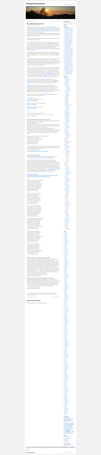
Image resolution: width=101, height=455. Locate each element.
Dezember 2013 (66, 376)
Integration (66, 127)
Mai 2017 (65, 337)
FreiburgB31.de (66, 439)
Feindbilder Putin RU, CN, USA (68, 47)
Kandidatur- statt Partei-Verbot (68, 66)
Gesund (66, 91)
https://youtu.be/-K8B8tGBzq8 (37, 157)
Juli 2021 (65, 290)
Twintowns (66, 130)
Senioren (66, 201)
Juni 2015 (65, 359)
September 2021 (66, 288)
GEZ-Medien (50, 73)
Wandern (66, 219)
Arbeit (67, 206)
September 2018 (66, 322)
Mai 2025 (65, 246)
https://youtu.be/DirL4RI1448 (32, 104)
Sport (65, 17)
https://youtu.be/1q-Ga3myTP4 (51, 94)
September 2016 (66, 345)
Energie (38, 17)
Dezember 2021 (66, 285)
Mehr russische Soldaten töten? (68, 48)
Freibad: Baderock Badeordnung (68, 49)
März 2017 (65, 339)
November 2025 (66, 240)
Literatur (67, 135)
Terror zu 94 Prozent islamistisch (68, 60)
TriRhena (66, 177)
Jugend (53, 293)
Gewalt (67, 199)
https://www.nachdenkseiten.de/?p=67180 (34, 275)
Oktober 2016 (66, 344)
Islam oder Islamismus (67, 68)
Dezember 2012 (66, 388)
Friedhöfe (66, 137)
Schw (38, 25)
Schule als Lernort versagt (67, 37)
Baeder (66, 212)
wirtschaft (68, 433)
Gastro (66, 223)
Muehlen (66, 175)
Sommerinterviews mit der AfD (68, 32)
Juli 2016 (65, 347)
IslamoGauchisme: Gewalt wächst (68, 65)
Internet (66, 138)
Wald (66, 161)
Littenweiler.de (66, 440)
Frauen (66, 195)
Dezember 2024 (66, 251)
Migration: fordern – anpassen (68, 33)
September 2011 (66, 402)
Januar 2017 (66, 341)
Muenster (67, 187)
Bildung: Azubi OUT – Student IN (68, 36)
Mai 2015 (65, 360)
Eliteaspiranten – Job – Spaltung (68, 52)
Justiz (67, 207)
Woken (33, 58)
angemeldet (32, 302)
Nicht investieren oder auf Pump (68, 64)
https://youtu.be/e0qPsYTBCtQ (49, 157)
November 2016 (66, 343)
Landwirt (66, 152)
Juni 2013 (65, 382)
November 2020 (66, 297)
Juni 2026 (65, 234)
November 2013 (66, 377)
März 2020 (65, 305)
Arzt (66, 92)
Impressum (28, 448)
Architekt (67, 85)
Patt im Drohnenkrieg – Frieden (68, 69)
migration (69, 430)
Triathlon (67, 216)
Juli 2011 (65, 404)
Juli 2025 (65, 244)
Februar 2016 (66, 352)
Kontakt (28, 449)
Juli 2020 (65, 301)
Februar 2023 (66, 272)
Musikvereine (67, 226)
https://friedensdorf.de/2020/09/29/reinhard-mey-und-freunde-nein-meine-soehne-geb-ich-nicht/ (42, 175)
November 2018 (66, 320)
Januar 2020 (66, 307)
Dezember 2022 (66, 274)
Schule (73, 431)
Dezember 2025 (66, 239)
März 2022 (65, 282)
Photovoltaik (67, 106)
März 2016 (65, 351)
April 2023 (65, 270)
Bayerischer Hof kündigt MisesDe (68, 30)
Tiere (66, 156)
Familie (51, 293)
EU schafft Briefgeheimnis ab (68, 73)
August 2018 (66, 323)
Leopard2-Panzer (46, 91)
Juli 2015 (65, 358)
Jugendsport (67, 427)
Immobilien (67, 87)
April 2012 (65, 395)
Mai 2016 (65, 349)
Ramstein (43, 89)
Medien (65, 430)
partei (65, 431)
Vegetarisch (67, 147)
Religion (58, 17)
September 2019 (66, 311)
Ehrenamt (66, 115)
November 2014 (66, 366)
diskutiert (28, 82)
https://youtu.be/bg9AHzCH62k (32, 100)
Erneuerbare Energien (68, 423)
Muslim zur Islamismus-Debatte (68, 58)
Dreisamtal (66, 164)
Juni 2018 (65, 325)
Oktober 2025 (66, 241)
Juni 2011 (65, 405)
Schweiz (66, 129)
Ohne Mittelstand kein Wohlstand (32, 21)
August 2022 (66, 277)
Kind (70, 427)
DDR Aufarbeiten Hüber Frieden (68, 28)
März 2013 (65, 385)
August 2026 (66, 232)
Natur (52, 17)
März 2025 (65, 248)
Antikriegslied (30, 27)
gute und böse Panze (32, 49)
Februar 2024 (66, 260)
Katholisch (66, 184)
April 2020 (65, 304)
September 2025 (66, 242)
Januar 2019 (66, 318)
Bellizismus (46, 76)
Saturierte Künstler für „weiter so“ (68, 34)
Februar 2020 (66, 306)
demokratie (67, 420)
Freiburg (66, 168)
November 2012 (66, 389)
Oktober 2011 (66, 401)
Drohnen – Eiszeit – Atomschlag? (68, 55)
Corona (70, 418)
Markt (66, 99)
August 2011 (66, 403)
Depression (67, 193)
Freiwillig (66, 116)
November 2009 (66, 408)
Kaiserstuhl (66, 173)
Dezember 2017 (66, 331)
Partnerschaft (67, 117)
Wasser (66, 162)
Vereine (72, 17)
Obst (66, 154)
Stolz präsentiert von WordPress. (69, 452)
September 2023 (66, 265)
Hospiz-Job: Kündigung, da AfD (68, 38)
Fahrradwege (67, 180)
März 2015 (65, 362)
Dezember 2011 (66, 399)
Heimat (66, 170)
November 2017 (66, 332)
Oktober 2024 (66, 253)
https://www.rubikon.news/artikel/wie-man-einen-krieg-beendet (37, 151)
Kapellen (67, 186)
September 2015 (66, 356)
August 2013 (66, 380)
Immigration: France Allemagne (68, 59)
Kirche (72, 427)
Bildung (31, 17)
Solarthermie (67, 107)
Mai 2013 (65, 383)
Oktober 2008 (66, 410)
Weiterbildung (65, 433)
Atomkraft (67, 417)
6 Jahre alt (54, 30)
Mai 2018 (65, 326)
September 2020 (66, 299)
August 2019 (66, 312)
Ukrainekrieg (48, 30)
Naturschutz (66, 155)
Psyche (66, 200)
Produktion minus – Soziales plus (68, 31)
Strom (66, 108)
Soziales (66, 205)
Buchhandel (67, 95)
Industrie (66, 98)
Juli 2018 (65, 324)
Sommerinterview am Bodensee (68, 35)
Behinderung (66, 190)
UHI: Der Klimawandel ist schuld (68, 70)
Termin (70, 432)
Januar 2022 (66, 284)
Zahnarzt (67, 93)
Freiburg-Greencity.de (67, 437)
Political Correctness (50, 72)
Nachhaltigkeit (68, 151)
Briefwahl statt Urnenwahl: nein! (68, 27)
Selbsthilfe (61, 17)
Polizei (71, 431)
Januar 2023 (66, 273)
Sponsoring (66, 119)
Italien (66, 128)
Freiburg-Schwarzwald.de (35, 3)
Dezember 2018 (66, 319)
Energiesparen (65, 422)
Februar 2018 (66, 329)
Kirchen (66, 185)
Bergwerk (66, 145)
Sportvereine (66, 228)
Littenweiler (67, 169)
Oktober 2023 (66, 264)
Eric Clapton (29, 103)
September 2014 (66, 368)
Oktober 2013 (66, 378)
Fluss (66, 166)
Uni (71, 432)
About (27, 450)
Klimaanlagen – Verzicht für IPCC (68, 67)
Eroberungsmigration (67, 46)
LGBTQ (38, 59)
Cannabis (67, 210)
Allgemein (65, 77)
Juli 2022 (65, 278)
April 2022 (65, 281)
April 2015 (65, 361)
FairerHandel (67, 125)
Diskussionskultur (67, 421)
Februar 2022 (66, 283)
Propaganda (29, 81)
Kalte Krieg (58, 29)
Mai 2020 (65, 303)
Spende (66, 118)
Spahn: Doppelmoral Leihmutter (68, 71)
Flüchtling (67, 424)
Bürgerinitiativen (67, 114)
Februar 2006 (66, 413)
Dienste (66, 84)
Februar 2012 (66, 397)
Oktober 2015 (66, 355)
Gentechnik (67, 153)
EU (65, 124)
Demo (73, 418)
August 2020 (66, 300)
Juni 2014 (65, 371)
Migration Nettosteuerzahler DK (68, 40)
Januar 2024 (66, 261)
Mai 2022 (65, 280)
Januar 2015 (66, 364)
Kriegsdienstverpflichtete (49, 46)
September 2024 (66, 254)
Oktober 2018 (66, 321)
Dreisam (67, 167)
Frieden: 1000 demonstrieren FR (55, 21)
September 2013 (66, 379)
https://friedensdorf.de (51, 169)
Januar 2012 (66, 398)
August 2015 (66, 357)
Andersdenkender (55, 80)
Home (28, 17)
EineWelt (44, 293)
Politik (68, 431)
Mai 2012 (65, 394)
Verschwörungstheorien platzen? (68, 45)
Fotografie (67, 86)
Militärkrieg (44, 79)
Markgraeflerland (67, 174)
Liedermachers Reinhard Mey (51, 27)
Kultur (49, 17)
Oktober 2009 (66, 409)
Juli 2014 (65, 370)
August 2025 (66, 243)
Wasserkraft (66, 110)
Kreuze (66, 188)
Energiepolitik (67, 103)
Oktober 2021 (66, 287)
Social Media (49, 42)
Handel (66, 94)
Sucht (66, 208)
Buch (67, 136)
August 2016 (66, 346)
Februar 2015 (66, 363)
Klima (66, 150)
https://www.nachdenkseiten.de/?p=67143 (34, 288)
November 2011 (66, 400)
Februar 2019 (66, 317)
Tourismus (68, 17)
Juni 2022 (65, 279)
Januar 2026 (66, 238)
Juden (72, 426)
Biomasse (66, 102)
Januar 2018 (66, 330)
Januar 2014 (66, 375)
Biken (67, 214)
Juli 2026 (65, 233)
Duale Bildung (67, 79)
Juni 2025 (65, 245)
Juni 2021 (65, 291)
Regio (54, 17)
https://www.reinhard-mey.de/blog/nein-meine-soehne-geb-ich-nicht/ (38, 176)
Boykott (38, 80)
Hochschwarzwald (67, 172)
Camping (66, 222)
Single (66, 204)
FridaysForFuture (34, 43)
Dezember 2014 (66, 365)
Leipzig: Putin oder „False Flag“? (68, 51)
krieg (66, 428)
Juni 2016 (65, 348)
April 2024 (65, 258)
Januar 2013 (66, 387)
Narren (66, 227)
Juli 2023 (65, 267)
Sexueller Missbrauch (68, 203)
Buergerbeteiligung (40, 293)
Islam (70, 426)
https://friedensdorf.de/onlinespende (38, 170)
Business (34, 17)
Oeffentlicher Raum (67, 141)
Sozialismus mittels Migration (68, 41)
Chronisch (66, 191)
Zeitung (71, 433)
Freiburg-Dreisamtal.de (67, 436)
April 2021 (65, 293)
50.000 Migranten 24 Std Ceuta (68, 57)
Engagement (42, 17)
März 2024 (65, 259)
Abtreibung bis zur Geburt (67, 44)
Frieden (65, 425)
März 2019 (65, 316)
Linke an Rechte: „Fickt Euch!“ (68, 39)
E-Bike (67, 109)
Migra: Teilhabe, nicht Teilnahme (68, 29)
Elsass (66, 165)
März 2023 (65, 271)
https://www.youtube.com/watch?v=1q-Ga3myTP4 (41, 29)
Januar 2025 (66, 250)
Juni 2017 (65, 336)
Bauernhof (66, 221)
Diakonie (66, 183)
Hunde (67, 157)
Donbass (28, 32)
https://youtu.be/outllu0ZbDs (31, 108)
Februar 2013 (66, 386)
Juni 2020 (65, 302)
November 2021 (66, 286)
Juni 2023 (65, 268)
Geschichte (67, 171)
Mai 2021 (65, 292)
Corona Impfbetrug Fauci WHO (68, 54)
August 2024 (66, 255)
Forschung (66, 80)
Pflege (67, 202)
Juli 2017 (65, 335)
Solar (66, 105)
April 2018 (65, 327)
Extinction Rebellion (36, 48)
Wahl (73, 432)
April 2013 (65, 384)
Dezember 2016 (66, 342)
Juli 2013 (65, 381)
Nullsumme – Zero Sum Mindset (68, 53)
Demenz (67, 192)
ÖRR (41, 67)
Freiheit (72, 424)
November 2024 (66, 252)
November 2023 (66, 263)
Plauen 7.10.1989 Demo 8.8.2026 (68, 50)
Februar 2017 (66, 340)
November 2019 (66, 309)
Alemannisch (67, 132)
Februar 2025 (66, 249)
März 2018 (65, 328)
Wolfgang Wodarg (30, 106)
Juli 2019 (65, 313)
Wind (66, 111)
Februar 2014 (66, 374)
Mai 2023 (65, 269)
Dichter (66, 133)
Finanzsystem (67, 126)
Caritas (66, 182)
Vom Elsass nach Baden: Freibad (68, 72)
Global (46, 17)
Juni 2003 (65, 414)
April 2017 (65, 338)
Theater (66, 143)
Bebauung (68, 88)
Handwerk (66, 96)
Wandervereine (67, 229)
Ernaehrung (66, 146)
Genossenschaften (67, 90)
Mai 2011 (65, 406)
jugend (65, 427)
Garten (66, 149)
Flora (66, 148)
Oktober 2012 (66, 390)
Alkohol (67, 209)
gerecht (68, 425)
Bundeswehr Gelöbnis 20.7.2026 (68, 56)
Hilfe (66, 225)
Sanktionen (34, 80)
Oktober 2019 (66, 310)
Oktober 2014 (66, 367)
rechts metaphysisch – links (67, 74)
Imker (67, 97)
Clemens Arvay (29, 99)
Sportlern (66, 213)
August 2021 (66, 289)
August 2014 (66, 369)
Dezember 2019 (66, 308)
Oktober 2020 (66, 298)
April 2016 (65, 350)
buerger (69, 417)
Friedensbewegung (30, 86)
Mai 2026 (65, 235)
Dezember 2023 (66, 262)
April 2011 (65, 407)
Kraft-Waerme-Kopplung (68, 104)
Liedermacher (67, 134)
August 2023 (66, 266)
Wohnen (68, 89)
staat (68, 432)
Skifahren (67, 215)
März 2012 (65, 396)
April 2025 (65, 247)
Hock (66, 142)
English (40, 448)
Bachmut (47, 62)
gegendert (40, 65)
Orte (65, 176)
